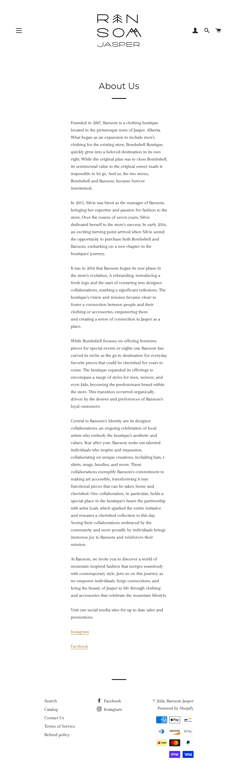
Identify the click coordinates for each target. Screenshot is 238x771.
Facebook (79, 646)
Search (50, 701)
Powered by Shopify (176, 708)
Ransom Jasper (180, 701)
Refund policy (57, 734)
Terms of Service (59, 726)
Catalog (51, 709)
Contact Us (54, 717)
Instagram (80, 631)
